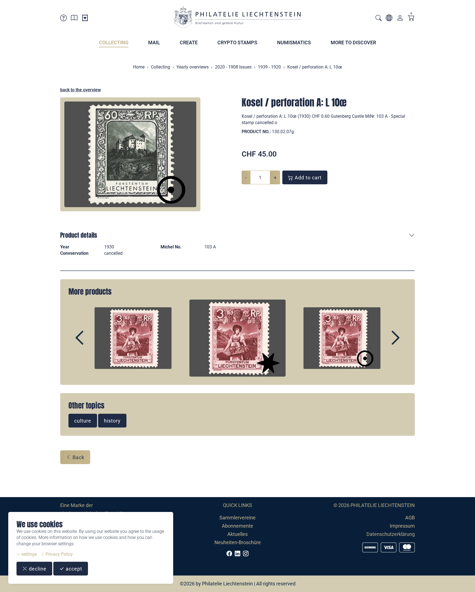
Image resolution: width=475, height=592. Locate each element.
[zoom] (130, 154)
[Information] (74, 18)
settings (28, 554)
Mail (154, 42)
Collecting (113, 42)
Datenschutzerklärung (390, 534)
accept (73, 569)
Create (189, 42)
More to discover (353, 42)
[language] (389, 18)
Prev (92, 342)
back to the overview (80, 89)
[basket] (411, 18)
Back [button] (77, 457)
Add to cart (307, 177)
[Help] (63, 18)
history (112, 421)
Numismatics (294, 42)
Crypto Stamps (237, 42)
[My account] (400, 19)
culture (82, 421)
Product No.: (256, 131)
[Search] (378, 18)
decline (36, 569)
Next (383, 342)
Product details (78, 235)
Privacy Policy (59, 554)
